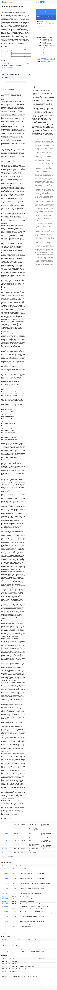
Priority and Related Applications (48, 59)
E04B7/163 (6, 63)
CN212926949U (5, 901)
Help (45, 988)
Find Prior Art (49, 16)
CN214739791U (5, 886)
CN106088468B (5, 896)
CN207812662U (5, 893)
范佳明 (50, 23)
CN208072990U (5, 891)
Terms (33, 988)
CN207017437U (5, 844)
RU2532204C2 (5, 875)
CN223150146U (5, 916)
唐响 (44, 23)
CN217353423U (5, 926)
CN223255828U (5, 911)
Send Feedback (19, 988)
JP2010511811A (5, 828)
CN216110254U (5, 929)
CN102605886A (5, 833)
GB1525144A (5, 824)
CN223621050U (5, 906)
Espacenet (44, 61)
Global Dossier (50, 61)
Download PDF (41, 16)
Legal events (49, 58)
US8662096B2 (5, 873)
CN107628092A (5, 840)
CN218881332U (5, 918)
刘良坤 (39, 24)
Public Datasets (27, 988)
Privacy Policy (39, 988)
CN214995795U (5, 903)
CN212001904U (5, 852)
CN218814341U (5, 898)
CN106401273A (5, 908)
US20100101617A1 (6, 878)
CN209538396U (5, 848)
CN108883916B (5, 870)
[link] (16, 64)
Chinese (45, 21)
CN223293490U (5, 921)
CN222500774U (5, 924)
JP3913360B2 (5, 868)
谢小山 (47, 23)
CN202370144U (5, 837)
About (12, 988)
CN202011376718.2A (6, 941)
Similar (39, 18)
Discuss (38, 62)
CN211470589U (5, 888)
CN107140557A (5, 883)
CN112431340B (5, 881)
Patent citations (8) (42, 58)
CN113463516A (5, 913)
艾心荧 (41, 23)
